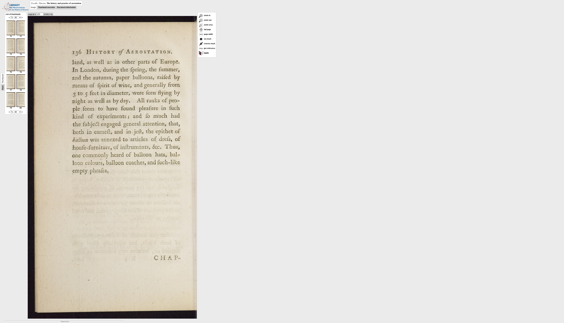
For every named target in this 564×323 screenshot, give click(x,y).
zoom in (206, 15)
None (3, 87)
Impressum (65, 321)
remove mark (209, 44)
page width (208, 34)
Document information (66, 7)
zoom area (208, 25)
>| (51, 14)
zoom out (207, 20)
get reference (209, 48)
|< (33, 14)
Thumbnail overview (46, 7)
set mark (207, 39)
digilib (206, 53)
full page (207, 29)
